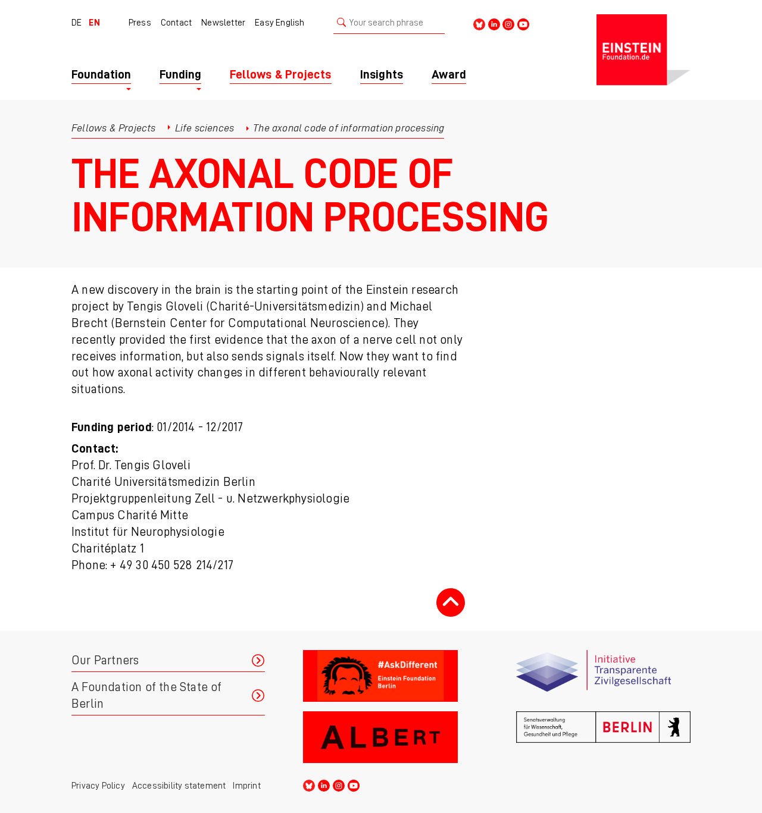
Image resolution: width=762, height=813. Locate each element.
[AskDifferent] (390, 676)
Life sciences (205, 128)
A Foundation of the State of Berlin (146, 695)
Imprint (246, 785)
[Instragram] (508, 23)
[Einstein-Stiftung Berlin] (644, 50)
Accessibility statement (179, 785)
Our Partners (105, 660)
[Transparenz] (603, 676)
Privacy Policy (98, 785)
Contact (176, 22)
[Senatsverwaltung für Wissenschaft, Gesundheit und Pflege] (603, 737)
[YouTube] (523, 23)
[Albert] (390, 737)
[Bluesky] (479, 23)
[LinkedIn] (494, 23)
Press (140, 22)
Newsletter (223, 22)
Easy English (279, 22)
